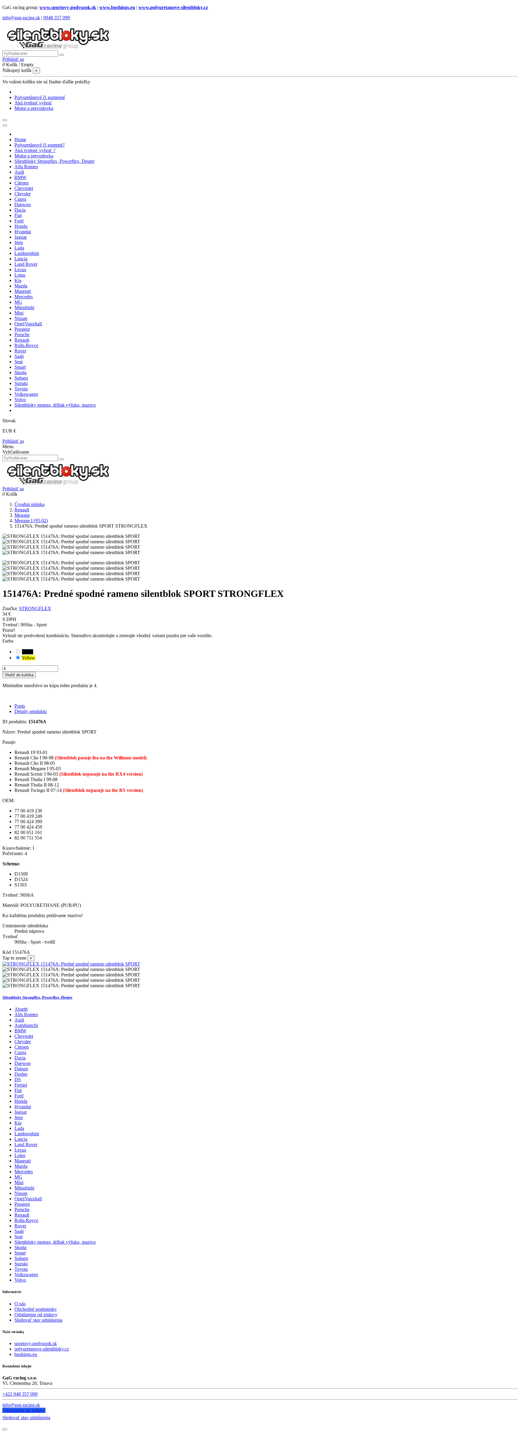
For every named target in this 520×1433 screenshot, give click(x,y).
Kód (7, 952)
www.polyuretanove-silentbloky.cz (173, 7)
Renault (21, 1214)
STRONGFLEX (35, 608)
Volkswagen (26, 1274)
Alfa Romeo (26, 1014)
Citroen (21, 1047)
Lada (19, 1128)
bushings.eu (25, 1354)
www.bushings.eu (117, 7)
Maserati (22, 1160)
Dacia (20, 1057)
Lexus (20, 1149)
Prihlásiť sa (13, 441)
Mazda (20, 1166)
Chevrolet (23, 1036)
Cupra (20, 1052)
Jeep (18, 1117)
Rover (20, 1225)
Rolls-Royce (26, 1220)
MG (18, 1177)
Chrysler (22, 1041)
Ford (18, 1095)
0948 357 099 (56, 17)
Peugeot (22, 1204)
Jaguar (20, 1112)
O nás (20, 1303)
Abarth (21, 1009)
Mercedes (23, 1171)
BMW (20, 1030)
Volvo (20, 1280)
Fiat (18, 1090)
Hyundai (22, 1106)
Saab (19, 1231)
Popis (19, 706)
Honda (20, 1101)
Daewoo (22, 1063)
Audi (19, 1019)
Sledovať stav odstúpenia (38, 1320)
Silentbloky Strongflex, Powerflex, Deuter (37, 997)
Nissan (20, 1193)
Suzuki (21, 1263)
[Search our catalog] (61, 459)
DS (17, 1079)
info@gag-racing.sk (21, 17)
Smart (20, 1252)
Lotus (19, 1155)
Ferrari (20, 1084)
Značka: (10, 608)
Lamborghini (26, 1133)
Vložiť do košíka (19, 675)
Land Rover (25, 1144)
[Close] (4, 125)
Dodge (20, 1074)
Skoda (20, 1247)
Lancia (20, 1139)
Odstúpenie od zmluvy (35, 1314)
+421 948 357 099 (20, 1394)
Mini (18, 1182)
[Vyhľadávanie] (61, 55)
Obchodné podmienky (35, 1309)
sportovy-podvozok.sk (35, 1343)
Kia (17, 1122)
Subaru (21, 1258)
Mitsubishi (24, 1187)
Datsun (21, 1068)
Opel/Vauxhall (28, 1198)
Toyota (21, 1269)
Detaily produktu (30, 711)
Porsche (21, 1209)
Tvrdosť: (11, 624)
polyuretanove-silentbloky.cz (41, 1348)
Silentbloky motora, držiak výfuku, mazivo (55, 1242)
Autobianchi (26, 1025)
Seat (18, 1236)
